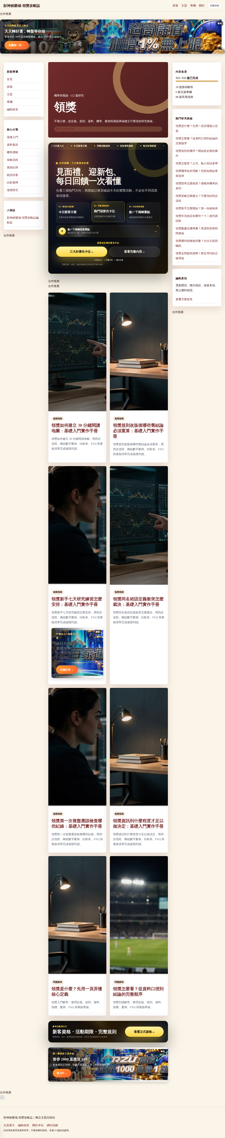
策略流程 (12, 159)
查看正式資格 (144, 1031)
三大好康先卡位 (82, 251)
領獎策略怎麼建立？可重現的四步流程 (197, 198)
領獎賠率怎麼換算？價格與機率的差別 (197, 186)
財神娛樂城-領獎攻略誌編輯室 (23, 220)
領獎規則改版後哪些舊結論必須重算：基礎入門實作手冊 (138, 431)
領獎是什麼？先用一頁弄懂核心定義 (197, 128)
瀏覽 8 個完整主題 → (66, 129)
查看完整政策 (184, 299)
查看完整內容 (134, 251)
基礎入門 (12, 137)
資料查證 (12, 144)
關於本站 (38, 1125)
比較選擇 (12, 182)
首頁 (9, 79)
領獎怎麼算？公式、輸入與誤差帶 (197, 163)
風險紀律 (12, 167)
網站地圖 (52, 1125)
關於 (202, 5)
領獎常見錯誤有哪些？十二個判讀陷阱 (197, 218)
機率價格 (12, 152)
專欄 (193, 5)
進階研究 (12, 189)
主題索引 (9, 1125)
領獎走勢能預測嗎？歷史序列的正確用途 (197, 256)
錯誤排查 (12, 174)
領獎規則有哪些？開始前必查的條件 (197, 153)
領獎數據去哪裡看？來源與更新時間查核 (197, 231)
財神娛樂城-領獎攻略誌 (22, 6)
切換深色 (214, 5)
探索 (175, 5)
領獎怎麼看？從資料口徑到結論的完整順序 (197, 141)
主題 (184, 5)
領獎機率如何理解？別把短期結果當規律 (197, 173)
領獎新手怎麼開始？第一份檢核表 (197, 208)
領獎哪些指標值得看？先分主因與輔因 (197, 243)
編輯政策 (12, 109)
